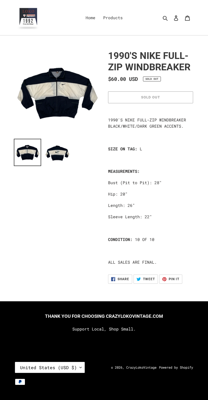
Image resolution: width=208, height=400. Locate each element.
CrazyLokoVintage (141, 367)
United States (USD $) (48, 367)
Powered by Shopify (176, 367)
